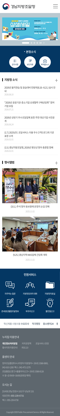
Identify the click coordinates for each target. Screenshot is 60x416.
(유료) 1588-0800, (41, 363)
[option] (16, 323)
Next (43, 43)
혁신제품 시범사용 (16, 323)
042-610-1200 (8, 367)
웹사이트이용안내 (9, 347)
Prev (41, 43)
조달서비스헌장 (42, 343)
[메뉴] (55, 6)
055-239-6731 (17, 395)
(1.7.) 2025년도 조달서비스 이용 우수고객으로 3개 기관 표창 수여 (29, 134)
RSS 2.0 (25, 347)
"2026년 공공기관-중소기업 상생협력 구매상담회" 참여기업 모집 (29, 104)
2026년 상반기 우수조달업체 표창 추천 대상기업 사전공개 (29, 119)
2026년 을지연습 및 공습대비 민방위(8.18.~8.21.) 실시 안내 (29, 89)
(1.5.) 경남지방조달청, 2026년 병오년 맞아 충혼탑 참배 (28, 147)
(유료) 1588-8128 (37, 371)
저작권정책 (26, 343)
